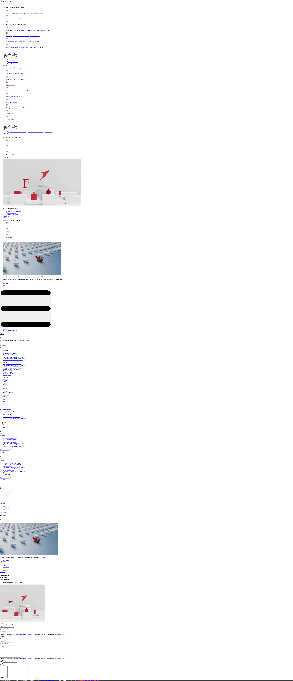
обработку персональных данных (23, 634)
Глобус (5, 385)
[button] (25, 308)
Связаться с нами (4, 450)
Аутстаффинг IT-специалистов (11, 370)
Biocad (4, 381)
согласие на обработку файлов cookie (49, 680)
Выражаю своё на (16, 634)
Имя (1, 661)
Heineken (5, 379)
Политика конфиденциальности (11, 417)
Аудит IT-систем (12, 64)
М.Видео (5, 384)
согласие (10, 634)
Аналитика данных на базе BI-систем (13, 357)
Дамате (5, 383)
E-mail (2, 665)
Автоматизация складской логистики (13, 360)
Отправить (3, 636)
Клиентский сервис (8, 354)
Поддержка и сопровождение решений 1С (14, 365)
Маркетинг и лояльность (9, 356)
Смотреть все (6, 216)
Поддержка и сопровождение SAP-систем (14, 368)
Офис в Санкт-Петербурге (14, 211)
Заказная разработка (13, 62)
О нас (4, 389)
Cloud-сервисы (11, 60)
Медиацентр (6, 217)
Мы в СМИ (6, 397)
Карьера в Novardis (8, 392)
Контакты (5, 283)
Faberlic (5, 380)
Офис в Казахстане (12, 214)
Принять (80, 680)
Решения (5, 4)
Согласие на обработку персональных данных (15, 418)
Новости (5, 396)
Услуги (5, 65)
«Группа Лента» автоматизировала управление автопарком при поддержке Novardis (30, 132)
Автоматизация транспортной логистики (14, 358)
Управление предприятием (10, 351)
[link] (42, 206)
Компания (5, 134)
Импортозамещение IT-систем (11, 369)
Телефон (2, 663)
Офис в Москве (11, 213)
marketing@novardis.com (6, 409)
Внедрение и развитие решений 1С (12, 364)
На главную (3, 343)
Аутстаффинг (6, 473)
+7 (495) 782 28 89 (9, 411)
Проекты (5, 133)
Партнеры (5, 391)
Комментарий (3, 677)
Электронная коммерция (9, 353)
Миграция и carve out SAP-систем (12, 366)
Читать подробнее (7, 282)
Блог (4, 399)
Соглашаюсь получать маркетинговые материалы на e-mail (49, 634)
